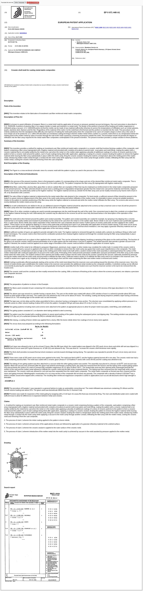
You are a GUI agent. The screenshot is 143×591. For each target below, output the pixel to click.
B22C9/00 (106, 27)
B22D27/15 (75, 29)
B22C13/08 (98, 27)
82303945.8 (23, 33)
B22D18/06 (120, 27)
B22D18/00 (113, 27)
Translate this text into (7, 2)
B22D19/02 (127, 27)
